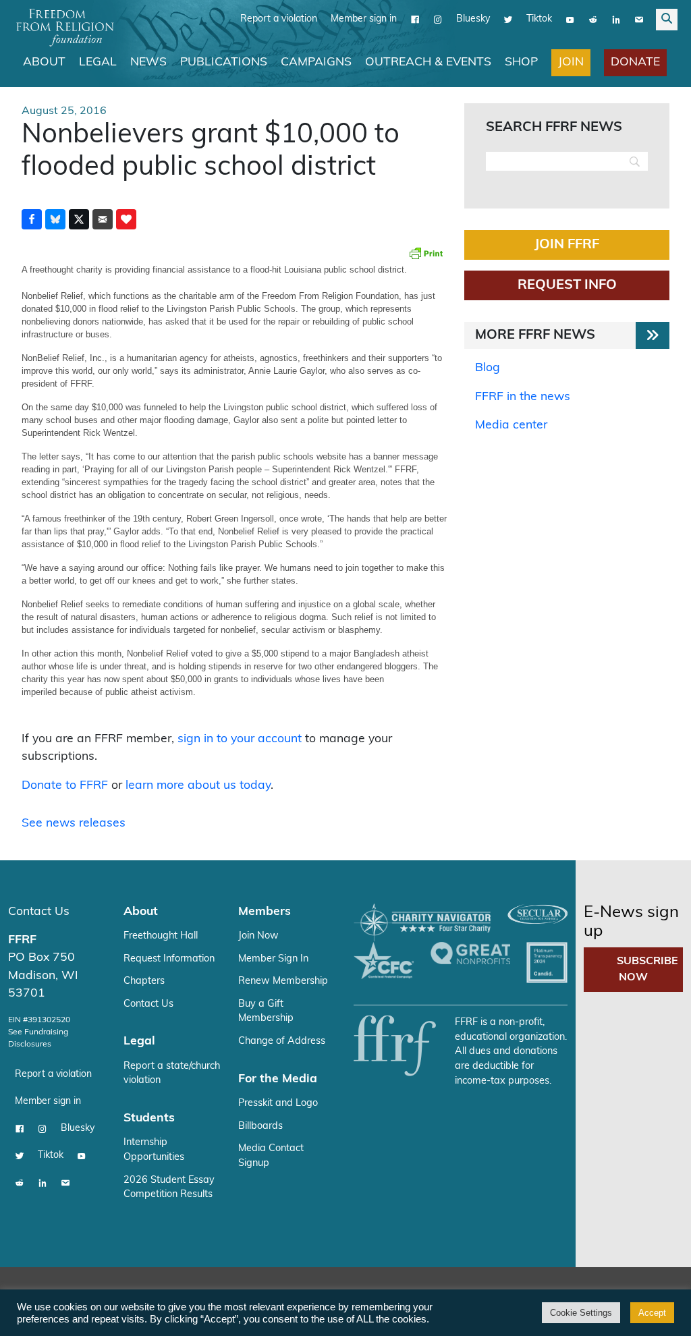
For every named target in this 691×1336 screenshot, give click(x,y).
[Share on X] (79, 219)
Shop (521, 62)
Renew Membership (283, 981)
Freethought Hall (160, 936)
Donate (635, 62)
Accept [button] (652, 1313)
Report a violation (278, 19)
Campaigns (316, 62)
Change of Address (281, 1041)
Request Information (169, 959)
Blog (487, 368)
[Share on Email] (102, 219)
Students (149, 1118)
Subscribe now (647, 969)
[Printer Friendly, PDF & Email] (426, 253)
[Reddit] (593, 19)
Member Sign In (273, 959)
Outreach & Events (428, 62)
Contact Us (39, 912)
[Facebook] (415, 19)
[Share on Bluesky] (55, 219)
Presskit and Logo (278, 1103)
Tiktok (539, 19)
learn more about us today (198, 785)
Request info (567, 285)
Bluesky (473, 19)
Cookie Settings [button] (581, 1313)
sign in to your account (239, 739)
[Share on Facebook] (32, 219)
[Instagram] (437, 19)
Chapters (144, 981)
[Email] (639, 19)
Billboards (260, 1126)
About (44, 62)
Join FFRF (566, 245)
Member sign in (364, 19)
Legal (98, 62)
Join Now (258, 936)
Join (571, 62)
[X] (508, 19)
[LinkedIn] (616, 19)
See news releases (74, 823)
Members (264, 912)
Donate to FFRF (65, 785)
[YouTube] (570, 19)
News (148, 62)
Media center (511, 425)
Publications (223, 62)
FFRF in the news (522, 397)
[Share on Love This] (126, 219)
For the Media (277, 1079)
